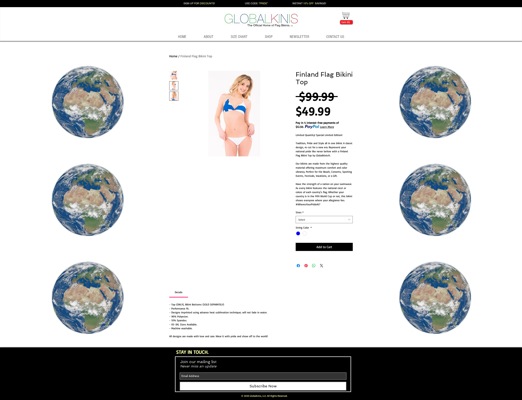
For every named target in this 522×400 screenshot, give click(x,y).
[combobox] (324, 219)
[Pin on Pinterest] (306, 265)
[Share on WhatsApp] (313, 265)
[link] (346, 22)
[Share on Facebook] (298, 265)
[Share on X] (321, 265)
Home (173, 56)
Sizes (300, 212)
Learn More (327, 126)
